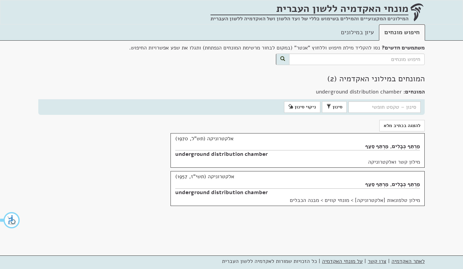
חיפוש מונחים (402, 32)
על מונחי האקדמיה (342, 261)
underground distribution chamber (221, 154)
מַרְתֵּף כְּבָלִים (406, 146)
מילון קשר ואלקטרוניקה (394, 162)
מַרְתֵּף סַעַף (376, 146)
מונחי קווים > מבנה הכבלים (319, 200)
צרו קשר (377, 261)
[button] (10, 220)
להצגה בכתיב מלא (402, 125)
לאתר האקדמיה (408, 261)
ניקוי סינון (304, 107)
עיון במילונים (357, 32)
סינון (336, 107)
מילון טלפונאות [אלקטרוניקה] (387, 200)
